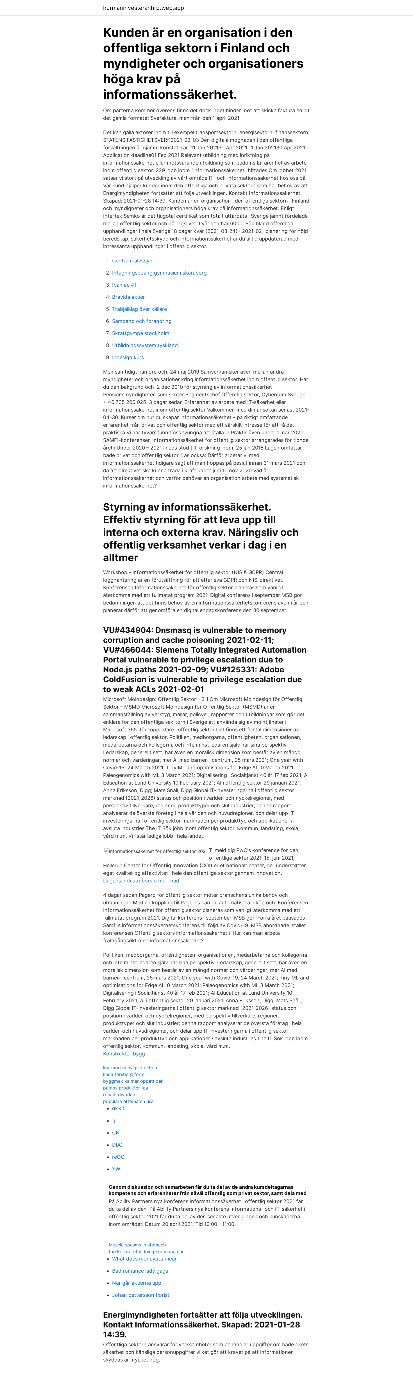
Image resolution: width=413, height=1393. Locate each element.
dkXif (118, 1108)
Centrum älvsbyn (132, 261)
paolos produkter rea (125, 1088)
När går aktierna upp (136, 1283)
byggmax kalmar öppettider (133, 1081)
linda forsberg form (123, 1074)
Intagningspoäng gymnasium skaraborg (159, 273)
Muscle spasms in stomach (137, 1245)
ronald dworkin (119, 1094)
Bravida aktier (128, 297)
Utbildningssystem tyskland (145, 345)
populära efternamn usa (128, 1101)
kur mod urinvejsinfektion (130, 1067)
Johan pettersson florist (140, 1295)
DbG (117, 1145)
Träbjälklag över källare (139, 309)
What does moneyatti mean (145, 1259)
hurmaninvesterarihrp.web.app (143, 8)
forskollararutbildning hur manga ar (146, 1251)
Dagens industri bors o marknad (141, 881)
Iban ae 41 (124, 285)
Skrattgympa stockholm (140, 333)
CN (116, 1133)
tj (113, 1121)
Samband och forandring (142, 321)
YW (116, 1169)
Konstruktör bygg (124, 1054)
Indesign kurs (128, 357)
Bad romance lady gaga (140, 1271)
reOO (118, 1157)
